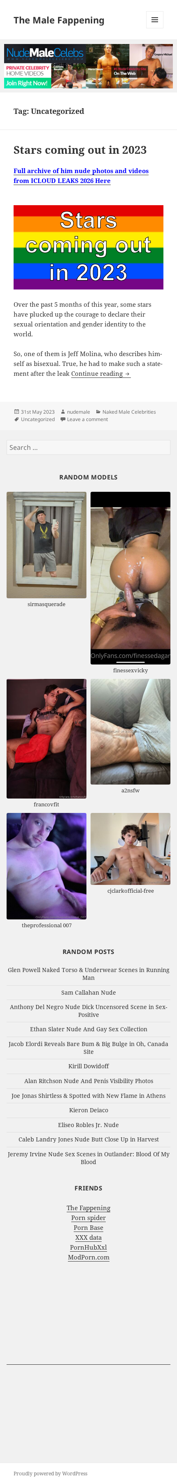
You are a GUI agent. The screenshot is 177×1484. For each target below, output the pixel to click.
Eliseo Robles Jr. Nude (88, 1125)
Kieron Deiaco (88, 1110)
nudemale (78, 411)
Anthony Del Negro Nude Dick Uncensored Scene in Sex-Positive (88, 1011)
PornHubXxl (88, 1247)
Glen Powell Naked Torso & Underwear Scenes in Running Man (89, 974)
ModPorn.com (88, 1257)
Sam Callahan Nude (88, 992)
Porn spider (88, 1217)
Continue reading (101, 373)
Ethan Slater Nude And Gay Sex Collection (88, 1029)
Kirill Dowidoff (88, 1066)
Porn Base (88, 1227)
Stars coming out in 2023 (80, 149)
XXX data (88, 1237)
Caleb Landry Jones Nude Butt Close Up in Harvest (89, 1139)
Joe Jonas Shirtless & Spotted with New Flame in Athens (88, 1096)
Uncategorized (38, 419)
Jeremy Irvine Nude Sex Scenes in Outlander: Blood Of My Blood (89, 1158)
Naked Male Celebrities (129, 411)
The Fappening (88, 1208)
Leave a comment (87, 419)
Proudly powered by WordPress (50, 1473)
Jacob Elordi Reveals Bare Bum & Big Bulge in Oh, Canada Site (88, 1048)
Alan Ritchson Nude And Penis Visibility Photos (88, 1081)
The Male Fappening (59, 20)
